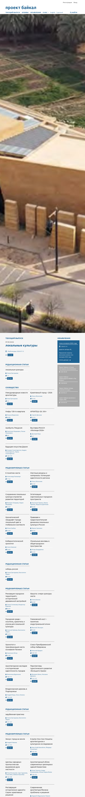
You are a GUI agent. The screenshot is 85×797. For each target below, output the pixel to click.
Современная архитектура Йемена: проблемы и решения (39, 789)
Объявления (35, 12)
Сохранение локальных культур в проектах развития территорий (15, 496)
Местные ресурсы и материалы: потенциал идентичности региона (40, 475)
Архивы (25, 12)
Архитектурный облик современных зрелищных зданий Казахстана (41, 764)
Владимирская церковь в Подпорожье (16, 690)
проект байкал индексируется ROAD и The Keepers (67, 378)
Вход (75, 2)
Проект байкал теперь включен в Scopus (66, 389)
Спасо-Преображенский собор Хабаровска (40, 645)
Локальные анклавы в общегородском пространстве (39, 543)
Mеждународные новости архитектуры (16, 393)
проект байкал (20, 7)
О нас (45, 12)
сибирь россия (11, 569)
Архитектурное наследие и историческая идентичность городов (16, 668)
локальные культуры (21, 345)
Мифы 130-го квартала (15, 411)
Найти (74, 12)
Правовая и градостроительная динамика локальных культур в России (39, 521)
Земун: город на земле (15, 739)
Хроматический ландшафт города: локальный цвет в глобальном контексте (15, 521)
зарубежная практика (14, 714)
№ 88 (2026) (9, 342)
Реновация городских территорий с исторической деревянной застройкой (15, 597)
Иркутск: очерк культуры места (41, 595)
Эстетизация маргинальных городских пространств (41, 496)
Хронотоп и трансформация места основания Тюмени (14, 647)
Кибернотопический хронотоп (14, 542)
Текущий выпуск (12, 12)
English (52, 12)
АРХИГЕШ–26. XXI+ (38, 411)
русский (59, 12)
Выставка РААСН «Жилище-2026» (37, 429)
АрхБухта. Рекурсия (13, 428)
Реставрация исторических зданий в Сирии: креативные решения (15, 791)
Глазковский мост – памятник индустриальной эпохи (40, 621)
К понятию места (12, 473)
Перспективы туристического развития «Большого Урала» (41, 668)
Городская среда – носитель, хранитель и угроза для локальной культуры (15, 623)
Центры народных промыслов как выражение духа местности (13, 765)
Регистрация (67, 2)
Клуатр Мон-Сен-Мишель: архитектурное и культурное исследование (41, 741)
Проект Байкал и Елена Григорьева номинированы (67, 368)
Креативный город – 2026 (41, 392)
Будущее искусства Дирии (16, 447)
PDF (11, 355)
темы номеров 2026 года (68, 343)
